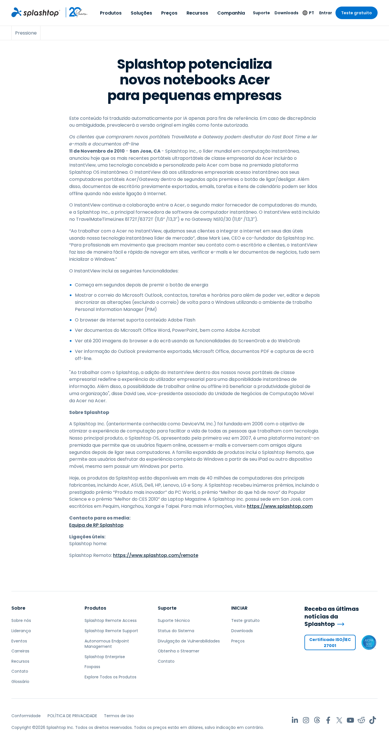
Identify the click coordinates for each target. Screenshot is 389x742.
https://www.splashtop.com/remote (155, 555)
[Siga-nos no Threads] (317, 720)
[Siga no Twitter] (339, 720)
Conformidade (26, 716)
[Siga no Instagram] (306, 720)
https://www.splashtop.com (280, 506)
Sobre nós (21, 620)
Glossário (20, 681)
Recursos (197, 13)
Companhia (231, 13)
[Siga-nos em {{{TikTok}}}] (373, 720)
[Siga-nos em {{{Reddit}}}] (362, 720)
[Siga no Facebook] (328, 720)
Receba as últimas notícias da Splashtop (331, 616)
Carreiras (20, 651)
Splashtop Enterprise (105, 657)
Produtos (111, 13)
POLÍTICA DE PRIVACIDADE (72, 716)
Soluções (141, 13)
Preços (169, 13)
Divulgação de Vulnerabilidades (189, 641)
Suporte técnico (174, 620)
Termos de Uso (119, 716)
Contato (19, 671)
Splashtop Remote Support (111, 631)
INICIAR (239, 608)
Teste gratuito (356, 13)
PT (311, 13)
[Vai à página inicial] (35, 12)
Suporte (261, 13)
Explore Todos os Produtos (110, 677)
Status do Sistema (176, 631)
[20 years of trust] (74, 12)
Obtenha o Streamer (178, 651)
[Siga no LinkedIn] (295, 720)
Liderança (21, 631)
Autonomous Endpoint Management (107, 644)
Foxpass (92, 667)
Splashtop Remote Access (111, 620)
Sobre (18, 608)
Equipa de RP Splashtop (96, 525)
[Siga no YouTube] (350, 720)
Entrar (325, 13)
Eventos (19, 641)
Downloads (286, 13)
